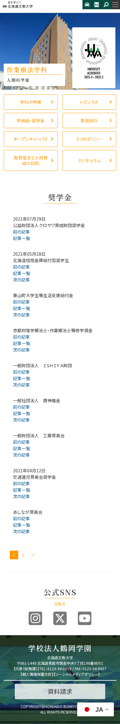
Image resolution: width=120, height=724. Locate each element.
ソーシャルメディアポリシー (76, 674)
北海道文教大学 (41, 4)
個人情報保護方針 (37, 674)
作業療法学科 (33, 14)
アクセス (87, 4)
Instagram (35, 618)
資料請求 (60, 691)
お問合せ (96, 4)
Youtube (84, 618)
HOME (9, 14)
